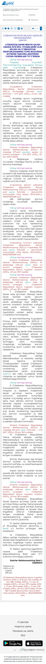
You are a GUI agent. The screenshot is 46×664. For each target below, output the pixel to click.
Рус (36, 28)
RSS (23, 635)
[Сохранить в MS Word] (18, 28)
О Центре (23, 622)
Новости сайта (23, 626)
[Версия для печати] (21, 28)
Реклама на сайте (23, 631)
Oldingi (13, 60)
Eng (38, 28)
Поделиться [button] (34, 20)
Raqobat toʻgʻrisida (26, 62)
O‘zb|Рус (43, 28)
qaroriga (27, 152)
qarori (39, 91)
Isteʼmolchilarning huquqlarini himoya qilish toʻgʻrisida (22, 66)
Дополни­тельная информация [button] (13, 20)
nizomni (7, 374)
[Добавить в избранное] (3, 28)
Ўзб (39, 28)
